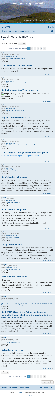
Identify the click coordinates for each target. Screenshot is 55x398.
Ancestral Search (11, 108)
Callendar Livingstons (13, 170)
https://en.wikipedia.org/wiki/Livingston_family (20, 156)
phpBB (20, 392)
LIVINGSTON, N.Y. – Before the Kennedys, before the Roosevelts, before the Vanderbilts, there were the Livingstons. (26, 304)
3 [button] (34, 48)
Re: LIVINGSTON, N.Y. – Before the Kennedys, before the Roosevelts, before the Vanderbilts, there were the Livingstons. (26, 315)
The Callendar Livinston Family (16, 58)
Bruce (5, 53)
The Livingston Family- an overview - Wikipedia (21, 145)
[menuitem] (7, 27)
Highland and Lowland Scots (15, 110)
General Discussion (12, 56)
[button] (44, 48)
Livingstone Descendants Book (16, 83)
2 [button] (31, 48)
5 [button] (41, 48)
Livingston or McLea (12, 237)
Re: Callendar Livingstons (14, 177)
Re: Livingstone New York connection (19, 90)
